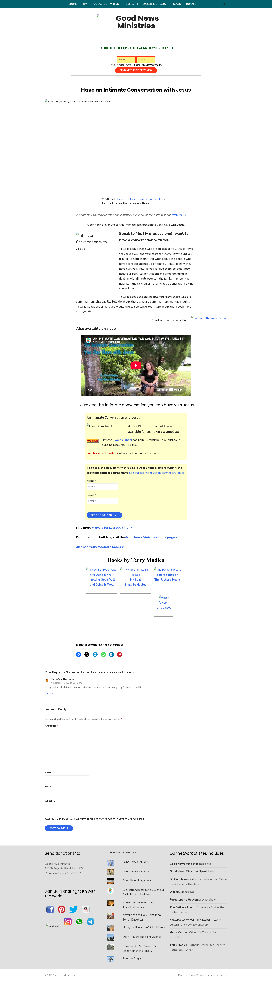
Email (49, 786)
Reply (50, 693)
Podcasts (98, 4)
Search (177, 4)
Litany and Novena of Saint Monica (144, 927)
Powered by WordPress (190, 975)
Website (50, 800)
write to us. (179, 215)
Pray (84, 4)
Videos (114, 4)
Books (73, 4)
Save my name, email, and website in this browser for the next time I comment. (95, 819)
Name (49, 772)
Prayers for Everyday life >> (112, 527)
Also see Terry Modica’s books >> (100, 547)
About (164, 4)
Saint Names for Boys (136, 871)
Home (120, 199)
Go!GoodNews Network (185, 879)
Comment (51, 726)
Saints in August (133, 958)
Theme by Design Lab (216, 975)
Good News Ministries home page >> (152, 537)
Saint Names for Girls (136, 862)
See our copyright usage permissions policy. (157, 473)
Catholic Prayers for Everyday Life (144, 199)
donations (64, 853)
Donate (191, 4)
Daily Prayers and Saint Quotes (142, 937)
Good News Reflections (137, 880)
